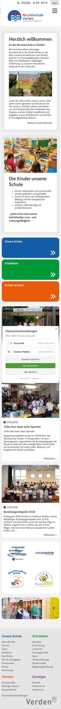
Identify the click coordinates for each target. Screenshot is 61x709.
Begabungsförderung (42, 666)
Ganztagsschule (40, 652)
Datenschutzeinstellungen (15, 695)
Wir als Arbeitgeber (11, 659)
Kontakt (36, 682)
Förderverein (8, 663)
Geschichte (7, 656)
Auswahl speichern (30, 359)
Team (4, 649)
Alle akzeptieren (30, 365)
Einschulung (38, 645)
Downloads (7, 670)
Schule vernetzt (14, 285)
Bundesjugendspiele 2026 (19, 512)
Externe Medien (22, 351)
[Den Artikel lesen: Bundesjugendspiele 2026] (30, 501)
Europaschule (8, 682)
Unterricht (37, 649)
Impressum (38, 689)
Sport (35, 656)
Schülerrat (7, 652)
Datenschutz (38, 686)
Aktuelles (36, 641)
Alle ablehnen (30, 372)
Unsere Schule (13, 241)
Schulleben (11, 263)
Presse (5, 666)
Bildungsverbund (10, 686)
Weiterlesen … (50, 458)
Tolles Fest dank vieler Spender (22, 426)
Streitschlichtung (40, 659)
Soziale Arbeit (39, 663)
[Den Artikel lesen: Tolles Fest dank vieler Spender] (30, 416)
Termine (6, 645)
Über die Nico (8, 641)
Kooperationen (9, 689)
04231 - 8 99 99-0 (34, 3)
